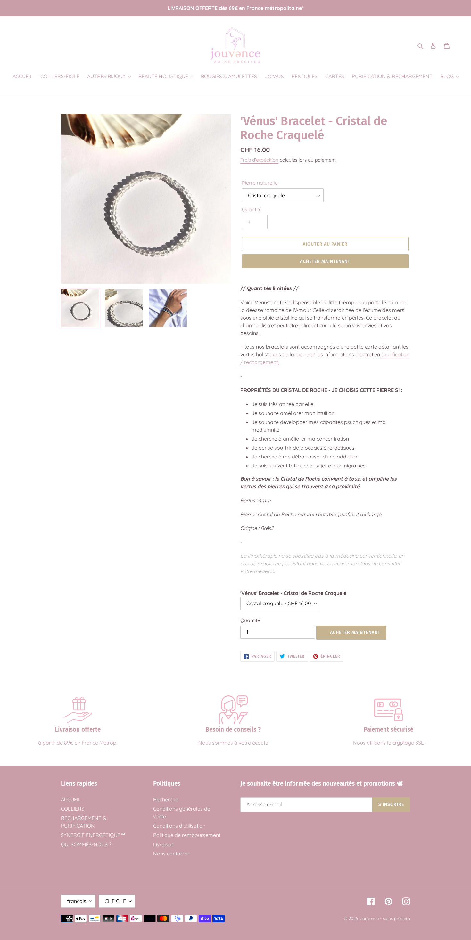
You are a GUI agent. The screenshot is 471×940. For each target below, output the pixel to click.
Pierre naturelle (260, 183)
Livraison (163, 844)
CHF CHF (115, 901)
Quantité (252, 209)
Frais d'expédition (259, 160)
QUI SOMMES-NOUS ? (86, 844)
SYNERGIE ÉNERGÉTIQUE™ (93, 835)
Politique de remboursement (186, 835)
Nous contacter (171, 853)
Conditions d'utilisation (179, 825)
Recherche (165, 799)
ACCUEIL (71, 799)
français (76, 901)
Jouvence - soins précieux (385, 918)
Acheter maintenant (325, 261)
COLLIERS (72, 809)
